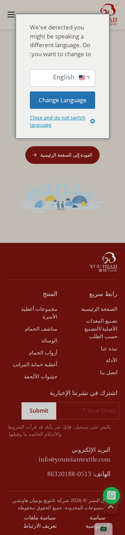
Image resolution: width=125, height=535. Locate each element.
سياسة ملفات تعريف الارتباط (40, 521)
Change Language (62, 100)
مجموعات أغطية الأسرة (39, 312)
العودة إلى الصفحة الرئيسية (66, 155)
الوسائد (49, 340)
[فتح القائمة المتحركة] (11, 14)
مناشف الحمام (41, 328)
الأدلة (111, 360)
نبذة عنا (109, 348)
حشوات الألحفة (40, 376)
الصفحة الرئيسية (99, 308)
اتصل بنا (108, 372)
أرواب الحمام (43, 352)
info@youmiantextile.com (74, 459)
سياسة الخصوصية (97, 521)
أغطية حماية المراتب (34, 364)
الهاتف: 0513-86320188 (78, 474)
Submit (39, 410)
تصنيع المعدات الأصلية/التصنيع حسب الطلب (100, 328)
